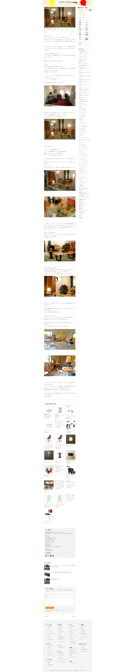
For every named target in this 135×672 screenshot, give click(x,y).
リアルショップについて (82, 670)
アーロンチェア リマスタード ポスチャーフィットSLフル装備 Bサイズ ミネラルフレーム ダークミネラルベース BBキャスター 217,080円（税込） (59, 486)
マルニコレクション (82, 172)
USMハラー (81, 97)
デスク (60, 651)
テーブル (50, 624)
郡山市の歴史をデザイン (55, 579)
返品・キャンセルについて (62, 670)
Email (54, 539)
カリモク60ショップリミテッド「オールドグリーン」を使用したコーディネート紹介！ (62, 566)
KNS (48, 647)
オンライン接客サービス (83, 126)
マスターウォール (82, 166)
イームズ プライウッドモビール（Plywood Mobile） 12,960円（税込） (70, 431)
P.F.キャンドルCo (82, 91)
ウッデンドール (82, 104)
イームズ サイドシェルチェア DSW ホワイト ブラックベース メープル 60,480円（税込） (59, 505)
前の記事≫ (73, 616)
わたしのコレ (81, 108)
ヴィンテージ (81, 183)
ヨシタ (89, 28)
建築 (79, 201)
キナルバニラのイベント (84, 197)
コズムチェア (81, 133)
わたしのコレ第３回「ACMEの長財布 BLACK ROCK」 (60, 572)
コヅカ (89, 23)
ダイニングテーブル (82, 148)
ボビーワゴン (81, 164)
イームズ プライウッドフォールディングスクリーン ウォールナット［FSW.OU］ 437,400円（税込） (59, 425)
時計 (71, 661)
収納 (60, 624)
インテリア (81, 113)
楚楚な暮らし (81, 204)
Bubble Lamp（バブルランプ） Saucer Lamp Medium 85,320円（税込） (48, 416)
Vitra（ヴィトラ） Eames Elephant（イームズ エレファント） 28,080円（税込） (70, 477)
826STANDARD (50, 664)
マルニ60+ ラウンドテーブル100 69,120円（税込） (48, 491)
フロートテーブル (83, 58)
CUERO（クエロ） (73, 641)
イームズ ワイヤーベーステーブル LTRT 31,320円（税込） (48, 431)
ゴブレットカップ (83, 54)
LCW (80, 121)
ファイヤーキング (82, 159)
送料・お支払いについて (53, 670)
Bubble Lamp (72, 651)
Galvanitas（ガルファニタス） (84, 79)
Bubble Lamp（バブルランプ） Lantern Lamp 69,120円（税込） (59, 416)
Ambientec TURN (73, 653)
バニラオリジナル (62, 647)
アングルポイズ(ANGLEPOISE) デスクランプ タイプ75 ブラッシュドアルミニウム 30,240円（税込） (70, 486)
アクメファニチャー (82, 110)
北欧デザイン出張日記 (82, 188)
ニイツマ (83, 23)
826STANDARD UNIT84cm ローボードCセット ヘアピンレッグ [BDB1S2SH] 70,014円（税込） (70, 462)
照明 (79, 208)
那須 (79, 215)
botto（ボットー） (82, 63)
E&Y (79, 74)
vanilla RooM (81, 99)
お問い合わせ (76, 670)
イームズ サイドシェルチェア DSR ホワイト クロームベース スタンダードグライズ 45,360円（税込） (48, 505)
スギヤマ (83, 28)
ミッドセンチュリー (51, 639)
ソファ (49, 643)
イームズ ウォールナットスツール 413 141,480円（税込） (59, 461)
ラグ (79, 174)
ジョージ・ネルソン (83, 155)
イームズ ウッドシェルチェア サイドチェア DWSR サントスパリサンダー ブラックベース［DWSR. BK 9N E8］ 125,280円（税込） (59, 446)
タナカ (82, 33)
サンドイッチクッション (83, 137)
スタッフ (72, 33)
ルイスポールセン (82, 177)
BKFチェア (81, 61)
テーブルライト (82, 210)
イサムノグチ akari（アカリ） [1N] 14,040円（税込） (70, 445)
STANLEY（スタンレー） (83, 93)
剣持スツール (81, 186)
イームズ (80, 117)
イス (71, 624)
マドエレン (81, 168)
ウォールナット (81, 124)
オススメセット (84, 643)
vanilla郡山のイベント (83, 195)
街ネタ (80, 213)
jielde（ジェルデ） (82, 82)
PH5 (80, 179)
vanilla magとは (81, 12)
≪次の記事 (46, 616)
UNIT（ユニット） (83, 52)
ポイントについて (69, 670)
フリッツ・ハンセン (82, 162)
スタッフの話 (81, 144)
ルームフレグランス (82, 181)
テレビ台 (50, 659)
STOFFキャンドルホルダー (83, 95)
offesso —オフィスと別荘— (84, 89)
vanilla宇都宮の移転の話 (83, 101)
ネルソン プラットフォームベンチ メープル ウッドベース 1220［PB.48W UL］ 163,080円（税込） (70, 417)
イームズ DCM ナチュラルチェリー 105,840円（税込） (48, 522)
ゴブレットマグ (82, 56)
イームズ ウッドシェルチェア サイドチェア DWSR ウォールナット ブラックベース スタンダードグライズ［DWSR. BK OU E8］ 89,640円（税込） (48, 446)
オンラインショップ (82, 15)
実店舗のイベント (82, 192)
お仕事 (80, 106)
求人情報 (80, 206)
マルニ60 (80, 170)
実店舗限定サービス (82, 199)
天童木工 (80, 190)
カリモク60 (81, 128)
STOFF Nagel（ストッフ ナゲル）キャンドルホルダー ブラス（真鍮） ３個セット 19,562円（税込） (59, 470)
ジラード (80, 142)
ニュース (80, 150)
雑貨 (82, 624)
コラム (80, 135)
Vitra (49, 635)
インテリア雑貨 (81, 115)
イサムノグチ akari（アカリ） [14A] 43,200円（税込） (48, 461)
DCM (80, 119)
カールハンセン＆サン (51, 633)
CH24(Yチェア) (82, 68)
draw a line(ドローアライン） (84, 72)
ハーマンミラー (81, 153)
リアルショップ (81, 17)
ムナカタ (90, 33)
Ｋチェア (81, 131)
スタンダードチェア (82, 146)
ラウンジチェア (82, 122)
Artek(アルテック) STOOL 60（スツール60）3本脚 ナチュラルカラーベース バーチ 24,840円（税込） (70, 499)
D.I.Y (80, 70)
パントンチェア (81, 157)
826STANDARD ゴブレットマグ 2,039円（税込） (48, 476)
